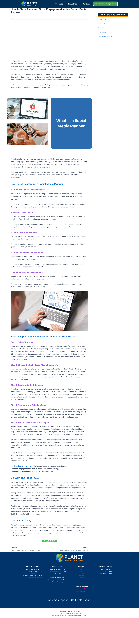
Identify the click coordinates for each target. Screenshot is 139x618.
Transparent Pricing (81, 615)
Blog (81, 571)
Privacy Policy (69, 615)
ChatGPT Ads (102, 19)
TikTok (82, 578)
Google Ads (101, 23)
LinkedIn (81, 573)
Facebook (82, 575)
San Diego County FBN (55, 580)
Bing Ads (100, 28)
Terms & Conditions (58, 615)
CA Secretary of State (55, 571)
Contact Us (33, 573)
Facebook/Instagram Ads (105, 36)
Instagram (82, 582)
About (81, 569)
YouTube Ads (102, 32)
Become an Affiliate (82, 589)
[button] (64, 4)
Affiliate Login (81, 591)
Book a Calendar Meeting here (33, 578)
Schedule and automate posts (24, 466)
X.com (81, 580)
